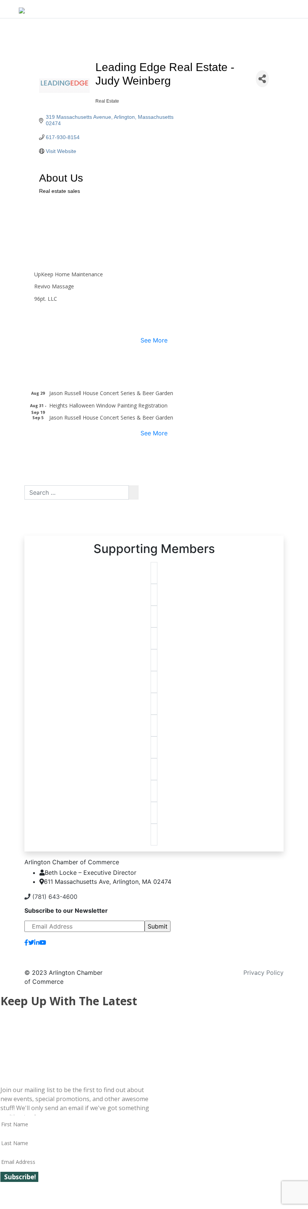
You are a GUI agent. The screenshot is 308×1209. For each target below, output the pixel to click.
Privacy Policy (263, 972)
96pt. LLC (45, 298)
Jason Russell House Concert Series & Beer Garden (111, 393)
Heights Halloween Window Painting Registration (108, 405)
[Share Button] (262, 78)
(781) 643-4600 (53, 896)
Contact (266, 945)
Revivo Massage (54, 286)
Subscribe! (20, 1177)
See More (154, 340)
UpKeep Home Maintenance (68, 274)
